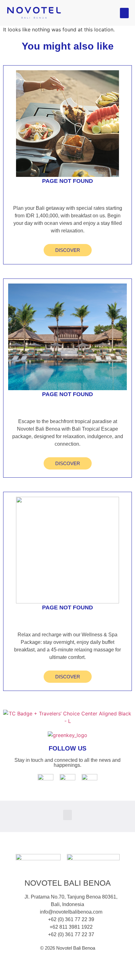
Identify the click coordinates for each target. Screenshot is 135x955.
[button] (124, 13)
